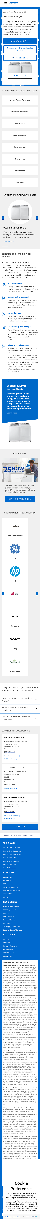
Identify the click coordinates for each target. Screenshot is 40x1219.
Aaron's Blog (8, 949)
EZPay (5, 897)
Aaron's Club (8, 894)
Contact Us (7, 877)
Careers (6, 939)
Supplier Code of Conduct (12, 930)
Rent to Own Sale (9, 864)
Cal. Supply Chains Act (11, 927)
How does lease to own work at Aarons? (17, 699)
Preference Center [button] (29, 1210)
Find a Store (20, 827)
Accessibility (7, 923)
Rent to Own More (9, 858)
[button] (36, 1163)
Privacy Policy (8, 917)
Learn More (12, 413)
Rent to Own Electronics (12, 851)
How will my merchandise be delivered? (16, 718)
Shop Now (7, 241)
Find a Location (21, 58)
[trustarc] (34, 1217)
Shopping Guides (9, 910)
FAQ (5, 884)
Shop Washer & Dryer (20, 41)
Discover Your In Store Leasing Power (20, 49)
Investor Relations (10, 946)
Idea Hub (6, 913)
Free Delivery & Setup (11, 906)
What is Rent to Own (11, 887)
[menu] (20, 3)
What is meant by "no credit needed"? (15, 709)
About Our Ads (8, 953)
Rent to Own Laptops (11, 861)
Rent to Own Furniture (11, 848)
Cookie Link (8, 1217)
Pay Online (7, 880)
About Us (6, 943)
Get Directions (9, 759)
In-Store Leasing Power (12, 890)
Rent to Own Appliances (12, 854)
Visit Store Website (11, 756)
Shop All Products (9, 868)
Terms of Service (9, 920)
